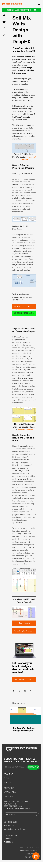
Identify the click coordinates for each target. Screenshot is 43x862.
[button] (41, 403)
